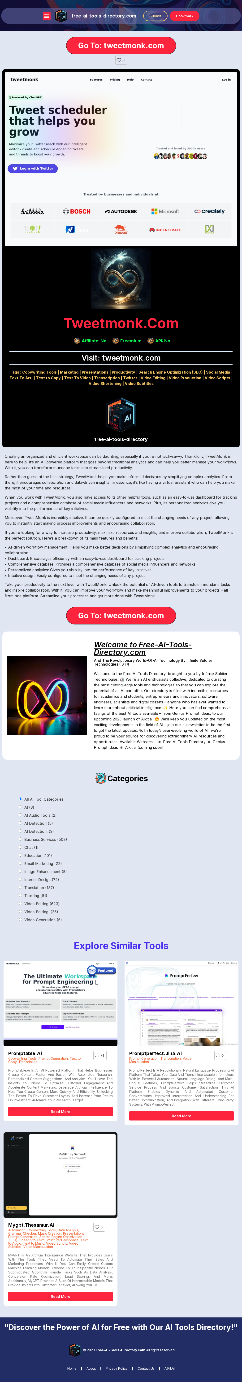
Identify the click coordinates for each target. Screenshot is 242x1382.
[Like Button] (119, 60)
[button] (47, 16)
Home (72, 1368)
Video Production (185, 377)
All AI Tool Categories (43, 799)
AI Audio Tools (40, 815)
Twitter (130, 377)
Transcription (107, 377)
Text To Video (77, 377)
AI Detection (38, 823)
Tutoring (35, 896)
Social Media (218, 372)
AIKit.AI (169, 1368)
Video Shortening (105, 383)
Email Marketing (43, 863)
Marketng (69, 372)
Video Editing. (41, 912)
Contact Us (146, 1368)
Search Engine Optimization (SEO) (170, 372)
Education (38, 855)
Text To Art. (21, 377)
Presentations (95, 372)
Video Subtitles (139, 383)
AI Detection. (39, 831)
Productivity (123, 372)
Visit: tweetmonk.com (121, 357)
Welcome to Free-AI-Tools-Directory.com (143, 648)
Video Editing (153, 377)
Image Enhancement (45, 871)
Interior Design (41, 879)
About (91, 1368)
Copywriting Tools (39, 372)
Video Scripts (217, 377)
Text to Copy (48, 377)
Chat (31, 847)
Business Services (45, 839)
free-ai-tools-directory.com (103, 16)
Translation (39, 887)
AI (29, 807)
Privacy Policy (117, 1368)
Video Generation (43, 920)
